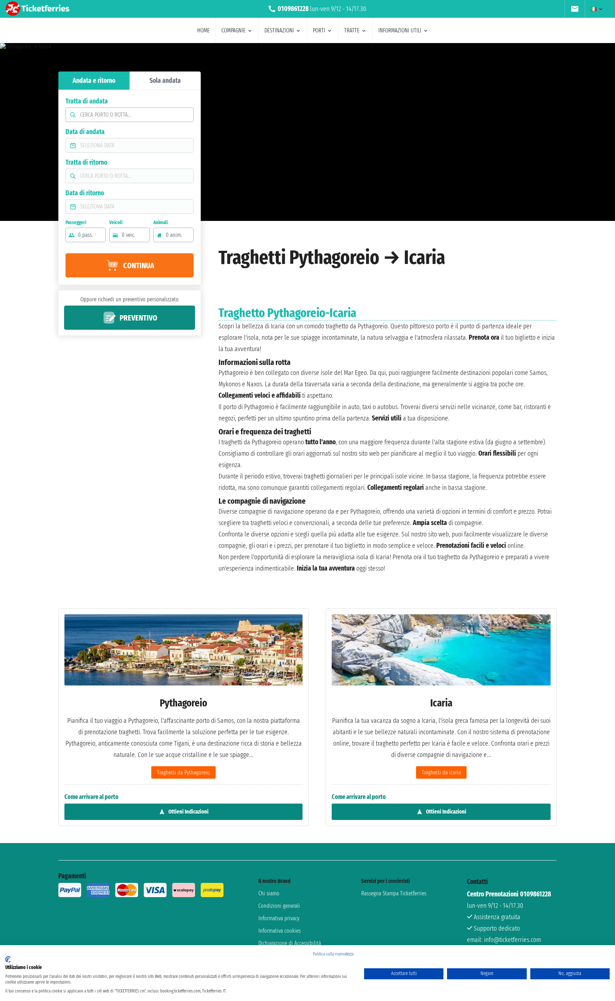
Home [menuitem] (203, 30)
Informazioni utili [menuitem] (399, 30)
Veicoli (115, 222)
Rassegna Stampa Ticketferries (393, 893)
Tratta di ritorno (86, 162)
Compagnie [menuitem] (233, 30)
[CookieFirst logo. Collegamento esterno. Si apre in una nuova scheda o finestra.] (8, 959)
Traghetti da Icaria (441, 772)
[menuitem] (574, 9)
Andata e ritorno (94, 80)
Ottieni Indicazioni (188, 811)
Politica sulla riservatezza (333, 954)
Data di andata (85, 132)
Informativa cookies (279, 930)
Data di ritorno (84, 193)
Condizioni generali (279, 905)
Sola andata (165, 80)
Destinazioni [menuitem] (279, 30)
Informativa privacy (278, 918)
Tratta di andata (86, 101)
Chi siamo (268, 893)
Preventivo (138, 318)
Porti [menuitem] (319, 30)
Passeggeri (75, 222)
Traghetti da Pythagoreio (183, 772)
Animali (160, 222)
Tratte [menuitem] (351, 30)
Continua (138, 265)
